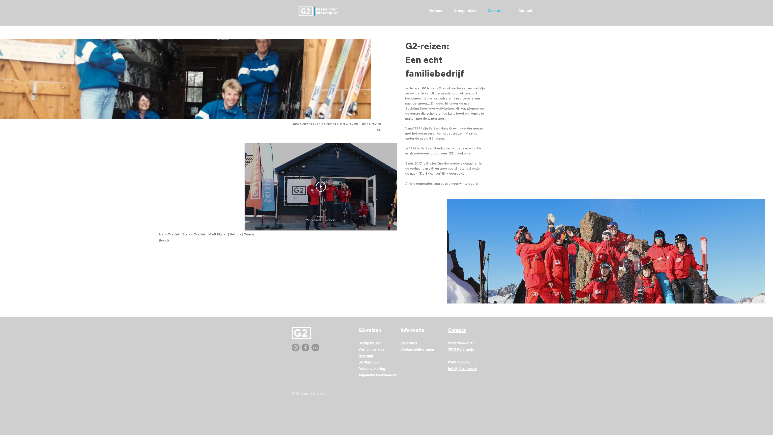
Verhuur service (371, 349)
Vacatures (408, 343)
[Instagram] (296, 347)
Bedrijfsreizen (370, 343)
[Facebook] (305, 347)
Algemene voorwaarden (378, 375)
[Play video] (321, 187)
